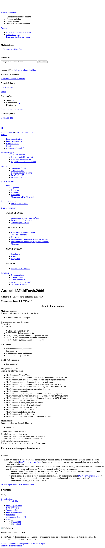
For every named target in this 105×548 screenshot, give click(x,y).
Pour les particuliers (14, 139)
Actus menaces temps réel (21, 282)
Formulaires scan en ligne (21, 173)
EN (9, 132)
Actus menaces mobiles (20, 280)
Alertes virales (17, 277)
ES (12, 132)
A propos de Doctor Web (16, 517)
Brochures (15, 254)
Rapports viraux (17, 275)
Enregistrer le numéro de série (19, 17)
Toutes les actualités (19, 284)
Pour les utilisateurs (14, 512)
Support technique (14, 19)
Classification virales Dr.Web (23, 232)
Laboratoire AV (12, 143)
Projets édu (15, 259)
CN (6, 132)
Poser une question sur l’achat (18, 37)
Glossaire (15, 244)
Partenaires (10, 515)
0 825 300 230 (7, 87)
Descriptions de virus (19, 203)
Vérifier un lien (17, 170)
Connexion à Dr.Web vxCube (23, 197)
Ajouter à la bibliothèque (13, 49)
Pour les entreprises (14, 141)
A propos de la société (15, 148)
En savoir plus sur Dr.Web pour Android (17, 485)
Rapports (15, 192)
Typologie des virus (19, 235)
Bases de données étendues (22, 220)
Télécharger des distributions (18, 24)
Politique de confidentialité (12, 546)
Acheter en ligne (12, 35)
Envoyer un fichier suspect (22, 157)
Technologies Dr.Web (20, 222)
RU (2, 132)
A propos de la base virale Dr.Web (25, 218)
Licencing (15, 190)
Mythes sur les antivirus (20, 268)
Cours (13, 256)
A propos (15, 188)
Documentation (13, 21)
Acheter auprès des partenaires (18, 32)
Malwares (15, 237)
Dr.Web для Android (30, 462)
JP (21, 132)
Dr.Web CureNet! (18, 177)
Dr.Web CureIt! (17, 175)
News (8, 146)
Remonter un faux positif (21, 159)
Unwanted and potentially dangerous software (29, 239)
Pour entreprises (12, 508)
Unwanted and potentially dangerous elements (30, 242)
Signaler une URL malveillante (23, 162)
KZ (23, 132)
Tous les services (18, 155)
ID (33, 132)
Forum (3, 92)
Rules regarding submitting (25, 70)
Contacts (9, 519)
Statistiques (15, 195)
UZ (27, 132)
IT (18, 132)
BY (30, 132)
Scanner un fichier (18, 168)
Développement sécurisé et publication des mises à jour (23, 543)
